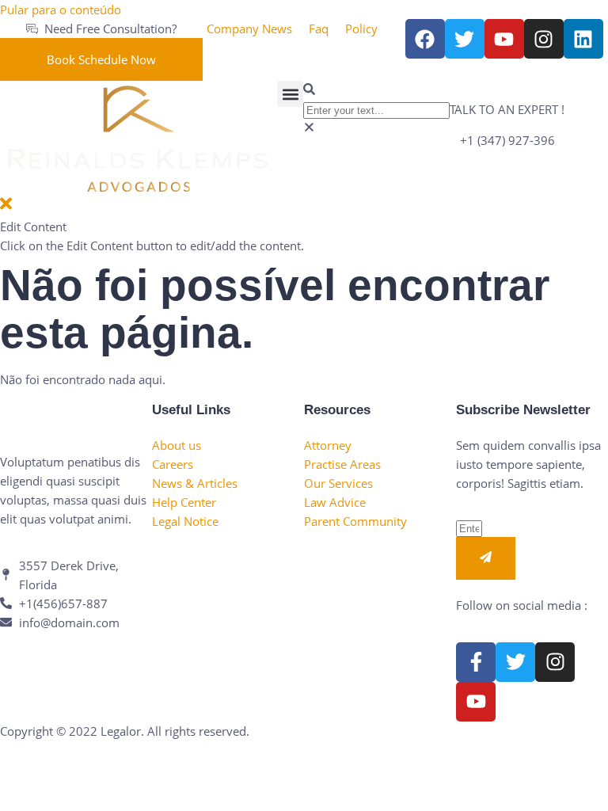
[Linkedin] (583, 39)
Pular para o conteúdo (60, 9)
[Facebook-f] (476, 662)
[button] (290, 94)
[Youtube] (476, 702)
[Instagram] (544, 39)
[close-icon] (6, 207)
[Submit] (485, 558)
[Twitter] (515, 662)
